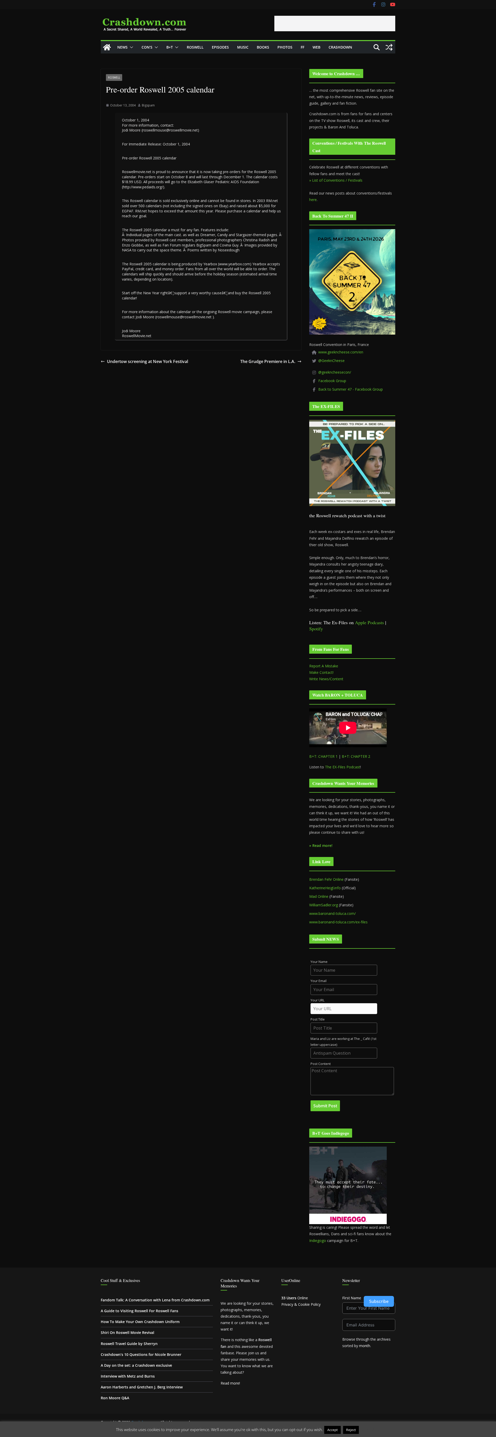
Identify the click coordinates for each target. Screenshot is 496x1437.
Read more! (230, 1383)
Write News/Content (326, 678)
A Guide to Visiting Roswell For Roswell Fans (139, 1310)
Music (243, 47)
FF (302, 47)
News (122, 47)
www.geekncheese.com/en (340, 352)
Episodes (220, 47)
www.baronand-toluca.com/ (332, 913)
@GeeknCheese (331, 360)
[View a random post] (389, 47)
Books (263, 47)
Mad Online (318, 896)
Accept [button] (332, 1429)
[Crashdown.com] (107, 47)
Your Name (319, 962)
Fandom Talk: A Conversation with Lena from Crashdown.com (155, 1299)
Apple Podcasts (369, 622)
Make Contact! (321, 672)
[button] (130, 47)
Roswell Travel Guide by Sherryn (129, 1343)
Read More (370, 1429)
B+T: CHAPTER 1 (323, 756)
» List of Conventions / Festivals (335, 180)
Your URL (317, 1000)
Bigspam (148, 105)
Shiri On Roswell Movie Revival (127, 1332)
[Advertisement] (334, 23)
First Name (351, 1297)
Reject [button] (351, 1429)
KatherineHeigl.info (325, 887)
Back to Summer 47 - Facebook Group (350, 389)
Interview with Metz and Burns (128, 1376)
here (313, 199)
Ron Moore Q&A (115, 1397)
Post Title (318, 1019)
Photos (284, 47)
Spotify (316, 628)
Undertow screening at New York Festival (147, 361)
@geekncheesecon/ (334, 372)
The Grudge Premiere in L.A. (267, 361)
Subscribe (379, 1301)
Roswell (195, 47)
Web (316, 47)
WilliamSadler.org (323, 904)
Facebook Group (332, 380)
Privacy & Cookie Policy (301, 1304)
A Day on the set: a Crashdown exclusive (136, 1365)
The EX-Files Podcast (342, 766)
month (364, 1345)
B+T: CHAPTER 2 (356, 756)
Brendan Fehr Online (326, 879)
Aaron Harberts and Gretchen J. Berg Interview (142, 1387)
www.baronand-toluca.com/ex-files (338, 922)
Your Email (319, 981)
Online (294, 1297)
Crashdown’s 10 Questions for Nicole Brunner (141, 1354)
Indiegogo (317, 1240)
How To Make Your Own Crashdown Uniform (140, 1321)
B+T (169, 47)
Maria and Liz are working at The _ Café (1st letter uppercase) (343, 1042)
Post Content (321, 1064)
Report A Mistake (323, 665)
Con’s (147, 47)
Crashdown (340, 47)
